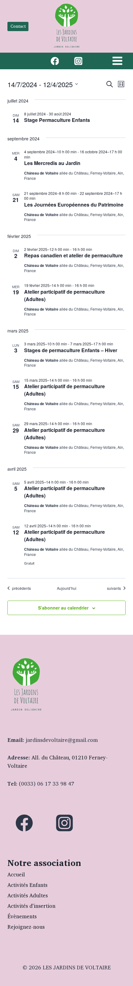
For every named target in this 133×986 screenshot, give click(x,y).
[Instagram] (78, 61)
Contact (18, 26)
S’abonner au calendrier (63, 608)
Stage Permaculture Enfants (57, 119)
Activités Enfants (27, 885)
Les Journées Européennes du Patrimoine (73, 204)
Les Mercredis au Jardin (52, 163)
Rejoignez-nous (26, 927)
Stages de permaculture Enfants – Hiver (70, 350)
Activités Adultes (27, 895)
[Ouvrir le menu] (117, 61)
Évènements (21, 916)
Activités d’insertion (31, 906)
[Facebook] (54, 61)
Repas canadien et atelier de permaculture (73, 255)
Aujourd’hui (66, 588)
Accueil (16, 874)
